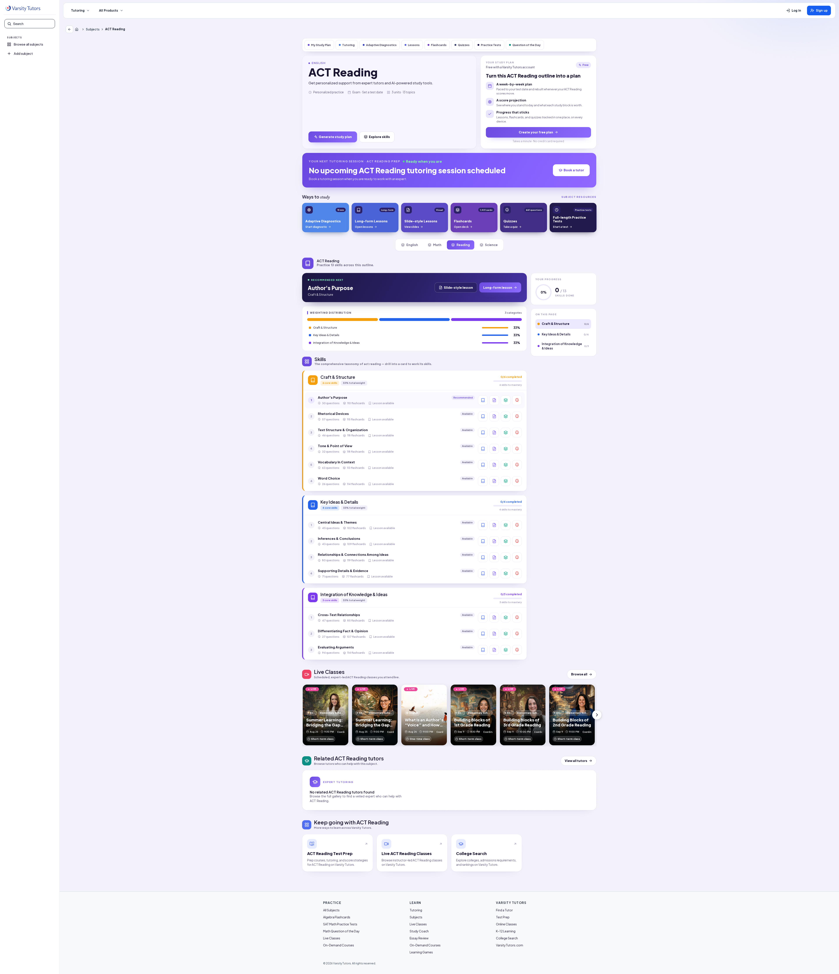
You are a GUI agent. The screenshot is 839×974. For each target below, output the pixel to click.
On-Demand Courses (338, 945)
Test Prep (503, 917)
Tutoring (78, 10)
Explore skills (379, 137)
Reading (463, 245)
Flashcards (438, 45)
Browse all (579, 674)
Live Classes (331, 938)
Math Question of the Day (341, 931)
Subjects (92, 29)
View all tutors (576, 761)
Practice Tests (491, 45)
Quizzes (463, 45)
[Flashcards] (505, 400)
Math (437, 245)
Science (491, 245)
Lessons (414, 45)
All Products (108, 10)
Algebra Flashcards (336, 917)
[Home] (77, 29)
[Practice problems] (517, 400)
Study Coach (419, 931)
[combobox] (32, 23)
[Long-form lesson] (483, 400)
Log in (796, 10)
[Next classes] (597, 715)
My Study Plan (321, 45)
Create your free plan (536, 132)
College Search (507, 938)
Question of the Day (526, 45)
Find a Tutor (504, 910)
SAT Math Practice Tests (340, 924)
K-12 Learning (505, 931)
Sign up (822, 10)
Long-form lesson (497, 287)
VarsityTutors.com (509, 945)
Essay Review (419, 938)
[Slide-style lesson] (494, 400)
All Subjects (331, 910)
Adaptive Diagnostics (381, 45)
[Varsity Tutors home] (22, 8)
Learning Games (421, 952)
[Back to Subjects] (69, 29)
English (412, 245)
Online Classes (506, 924)
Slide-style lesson (458, 287)
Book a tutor (574, 170)
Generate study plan (335, 137)
